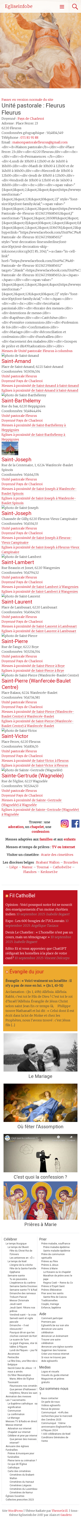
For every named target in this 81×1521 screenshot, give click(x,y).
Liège (13, 867)
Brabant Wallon (48, 862)
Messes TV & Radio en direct (21, 1421)
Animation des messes (18, 1396)
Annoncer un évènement (54, 1336)
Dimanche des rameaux (23, 1293)
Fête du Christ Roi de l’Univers (21, 1252)
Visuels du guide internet (55, 1375)
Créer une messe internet (55, 1353)
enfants (70, 839)
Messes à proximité (40, 386)
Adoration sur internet (19, 1428)
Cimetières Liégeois (20, 1485)
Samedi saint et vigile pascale (21, 1320)
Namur (27, 867)
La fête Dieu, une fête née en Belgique (23, 1363)
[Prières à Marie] (40, 1200)
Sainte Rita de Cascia (55, 1297)
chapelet (37, 827)
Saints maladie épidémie (56, 1250)
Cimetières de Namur (21, 1492)
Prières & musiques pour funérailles (21, 1455)
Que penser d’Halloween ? (24, 1389)
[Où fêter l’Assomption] (40, 1103)
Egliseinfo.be (18, 6)
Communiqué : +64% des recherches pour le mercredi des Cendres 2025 (56, 1416)
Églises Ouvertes (15, 1496)
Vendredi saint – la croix (23, 1314)
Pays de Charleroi (31, 119)
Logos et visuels (50, 1371)
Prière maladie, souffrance (55, 1243)
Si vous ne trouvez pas (53, 1357)
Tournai (43, 867)
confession (40, 831)
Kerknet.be (49, 872)
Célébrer (10, 1239)
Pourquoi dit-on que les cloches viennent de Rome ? (25, 1334)
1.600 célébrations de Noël (55, 1433)
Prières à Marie (40, 1224)
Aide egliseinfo (49, 1361)
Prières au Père (49, 1261)
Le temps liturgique (16, 1243)
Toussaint (13, 1382)
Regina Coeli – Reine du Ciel (58, 1282)
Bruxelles (71, 862)
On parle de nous (50, 1401)
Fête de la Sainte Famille (23, 1268)
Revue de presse (50, 1409)
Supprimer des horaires (53, 1350)
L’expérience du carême (23, 1282)
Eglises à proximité (40, 390)
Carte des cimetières (19, 1471)
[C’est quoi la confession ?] (40, 1153)
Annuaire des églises (17, 1446)
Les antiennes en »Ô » (22, 1257)
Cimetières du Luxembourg (24, 1489)
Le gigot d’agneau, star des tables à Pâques (24, 1345)
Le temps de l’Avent (18, 1247)
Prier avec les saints (52, 1293)
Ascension (13, 1353)
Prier (43, 1239)
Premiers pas (48, 1321)
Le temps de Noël (17, 1261)
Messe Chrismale (19, 1300)
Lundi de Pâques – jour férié (25, 1350)
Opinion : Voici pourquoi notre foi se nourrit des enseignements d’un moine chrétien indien (39, 909)
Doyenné (22, 381)
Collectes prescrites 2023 (20, 1499)
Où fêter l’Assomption (40, 1126)
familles (46, 839)
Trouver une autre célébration (51, 1341)
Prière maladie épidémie (56, 1247)
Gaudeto (66, 1515)
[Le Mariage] (40, 1052)
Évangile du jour (26, 972)
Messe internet (14, 1425)
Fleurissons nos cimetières (25, 1385)
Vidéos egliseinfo (50, 1405)
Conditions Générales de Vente (54, 1439)
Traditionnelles (49, 1300)
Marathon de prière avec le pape (57, 1277)
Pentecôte (13, 1357)
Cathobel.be (62, 867)
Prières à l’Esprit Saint (53, 1286)
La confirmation (16, 1414)
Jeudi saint (16, 1304)
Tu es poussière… (19, 1279)
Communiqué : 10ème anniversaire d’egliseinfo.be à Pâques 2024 (56, 1427)
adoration (16, 827)
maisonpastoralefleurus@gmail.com (40, 142)
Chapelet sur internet (19, 1432)
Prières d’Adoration (51, 1289)
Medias (45, 1367)
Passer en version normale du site (27, 100)
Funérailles (12, 1449)
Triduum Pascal (18, 1297)
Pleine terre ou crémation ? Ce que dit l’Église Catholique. (22, 1464)
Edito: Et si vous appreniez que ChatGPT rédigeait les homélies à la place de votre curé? (36, 953)
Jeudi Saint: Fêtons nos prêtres (22, 1309)
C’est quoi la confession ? (40, 1177)
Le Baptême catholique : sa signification (22, 1405)
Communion (14, 1410)
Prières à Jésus (49, 1265)
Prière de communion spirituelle (53, 1256)
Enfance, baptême (51, 1307)
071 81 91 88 (29, 137)
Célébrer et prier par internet (23, 1435)
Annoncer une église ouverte (57, 1346)
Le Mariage (40, 1076)
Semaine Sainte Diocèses (24, 1286)
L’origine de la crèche (21, 1265)
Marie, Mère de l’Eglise (22, 1378)
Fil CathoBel (22, 895)
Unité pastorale (19, 376)
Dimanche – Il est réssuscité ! (19, 1327)
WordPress (15, 1511)
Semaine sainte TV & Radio (24, 1289)
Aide (42, 1314)
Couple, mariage (50, 1304)
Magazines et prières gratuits (52, 1380)
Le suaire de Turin (19, 1339)
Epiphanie (15, 1272)
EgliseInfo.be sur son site (55, 1325)
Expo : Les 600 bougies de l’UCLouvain (35, 921)
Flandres (30, 872)
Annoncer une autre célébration (52, 1331)
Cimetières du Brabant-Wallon (22, 1476)
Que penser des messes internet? (23, 1441)
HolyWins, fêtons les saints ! (25, 1393)
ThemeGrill (60, 1511)
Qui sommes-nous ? (53, 1391)
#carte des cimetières (57, 855)
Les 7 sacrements (16, 1400)
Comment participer (52, 1318)
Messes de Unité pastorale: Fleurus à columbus (37, 351)
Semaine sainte (16, 1275)
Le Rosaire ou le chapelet (57, 1272)
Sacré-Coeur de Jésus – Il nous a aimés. (22, 1370)
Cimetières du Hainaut (22, 1482)
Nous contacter (49, 1398)
